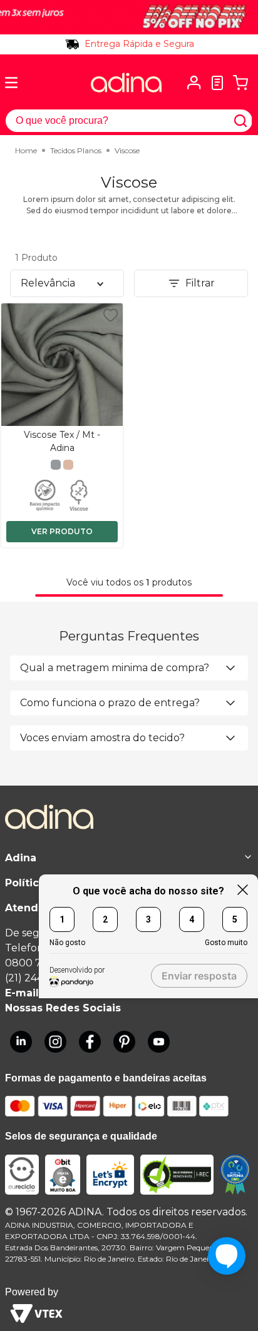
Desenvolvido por (77, 970)
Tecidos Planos (75, 150)
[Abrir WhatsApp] (226, 1299)
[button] (194, 82)
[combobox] (129, 121)
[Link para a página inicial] (26, 150)
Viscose (127, 150)
